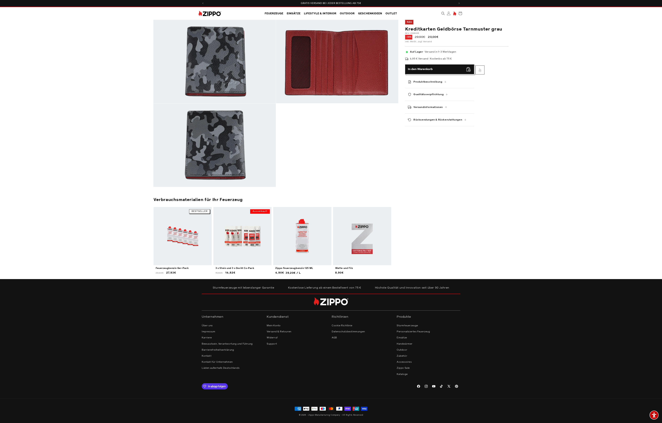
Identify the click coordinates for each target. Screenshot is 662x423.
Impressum (208, 331)
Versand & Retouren (279, 331)
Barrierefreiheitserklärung (218, 350)
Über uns (207, 325)
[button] (443, 13)
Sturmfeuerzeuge (407, 325)
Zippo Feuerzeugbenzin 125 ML (294, 268)
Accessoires (404, 362)
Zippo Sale (403, 368)
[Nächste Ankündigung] (459, 3)
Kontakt (206, 356)
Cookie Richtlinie (342, 325)
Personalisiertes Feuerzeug (413, 331)
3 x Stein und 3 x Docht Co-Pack (234, 268)
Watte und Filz (344, 268)
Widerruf (272, 337)
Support (272, 344)
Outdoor (402, 350)
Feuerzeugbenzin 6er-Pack (172, 268)
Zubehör (402, 356)
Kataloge (402, 374)
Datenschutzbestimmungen (348, 331)
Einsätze (402, 337)
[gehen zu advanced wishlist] (454, 13)
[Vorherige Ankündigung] (203, 3)
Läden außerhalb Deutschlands (221, 368)
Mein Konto (274, 325)
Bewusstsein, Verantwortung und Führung (227, 344)
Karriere (207, 337)
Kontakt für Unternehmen (217, 362)
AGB (334, 337)
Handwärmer (405, 344)
